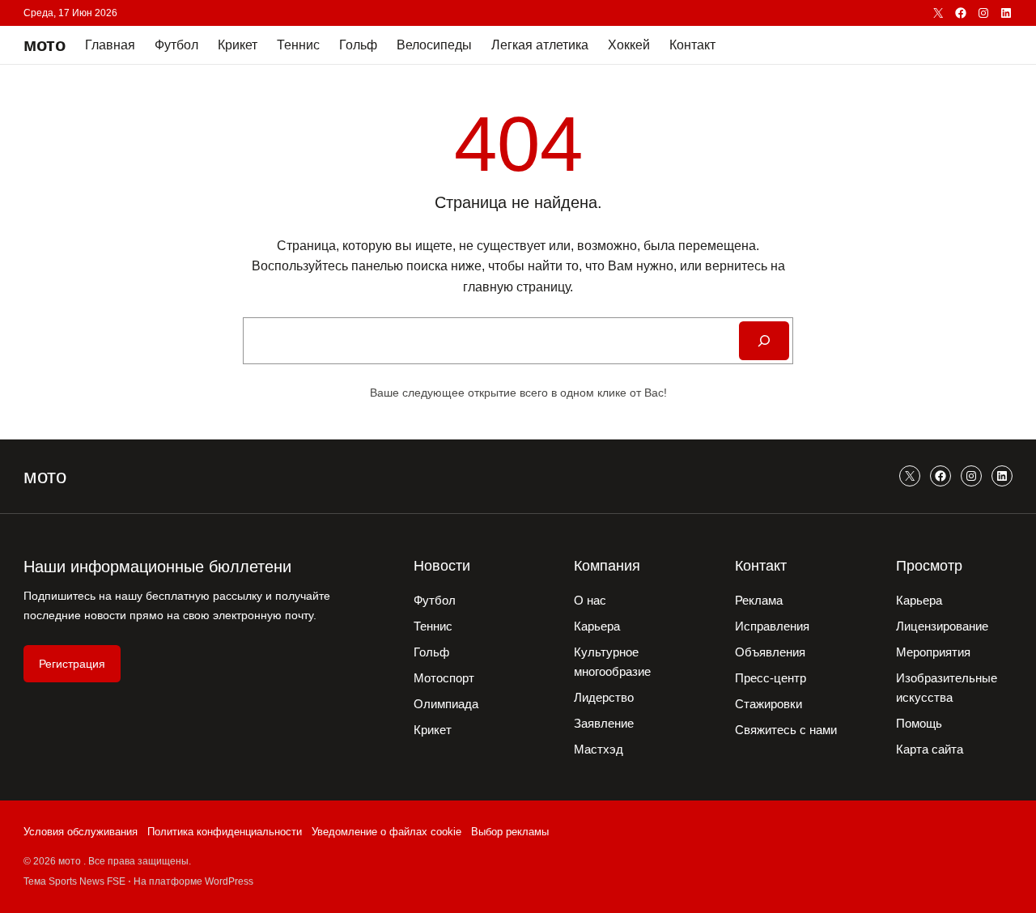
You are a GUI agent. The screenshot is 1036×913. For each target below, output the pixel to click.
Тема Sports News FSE (74, 881)
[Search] (764, 340)
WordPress (229, 881)
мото (44, 45)
